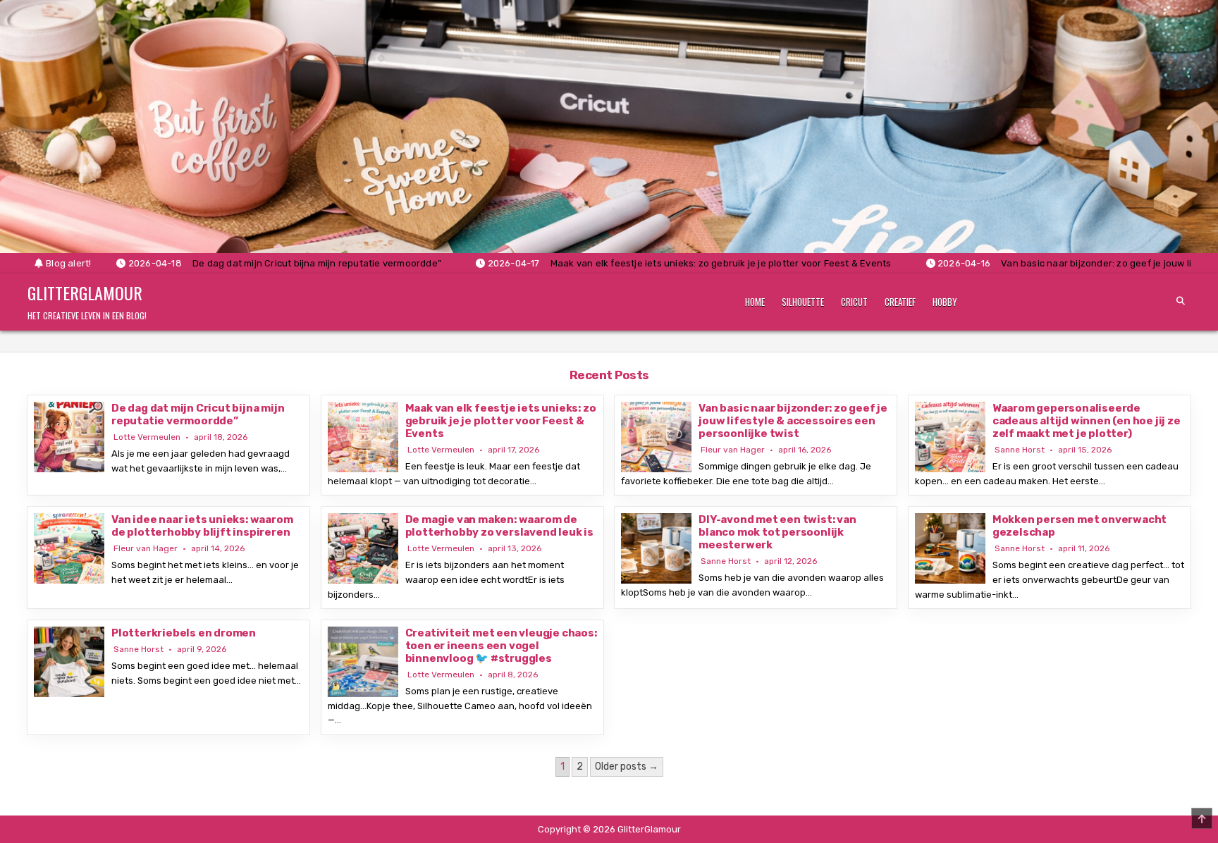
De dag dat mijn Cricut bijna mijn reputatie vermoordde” (197, 414)
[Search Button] (1180, 301)
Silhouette (803, 302)
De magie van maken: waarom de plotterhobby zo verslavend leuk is (499, 526)
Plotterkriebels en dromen (183, 633)
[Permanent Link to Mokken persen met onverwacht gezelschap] (950, 548)
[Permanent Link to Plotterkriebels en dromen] (69, 662)
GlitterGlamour (84, 292)
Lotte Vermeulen (146, 437)
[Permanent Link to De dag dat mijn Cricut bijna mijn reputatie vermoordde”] (69, 437)
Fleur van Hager (733, 449)
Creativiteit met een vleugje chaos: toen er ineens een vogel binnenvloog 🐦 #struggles (501, 646)
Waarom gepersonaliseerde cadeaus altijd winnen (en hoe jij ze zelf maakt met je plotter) (1086, 421)
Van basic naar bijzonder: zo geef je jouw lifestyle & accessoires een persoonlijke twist (793, 421)
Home (755, 302)
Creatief (900, 302)
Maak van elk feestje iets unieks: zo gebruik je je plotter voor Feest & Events (500, 421)
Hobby (945, 302)
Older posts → (626, 767)
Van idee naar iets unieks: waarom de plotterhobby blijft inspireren (202, 526)
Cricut (854, 302)
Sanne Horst (1020, 449)
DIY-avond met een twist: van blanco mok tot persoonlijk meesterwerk (777, 532)
